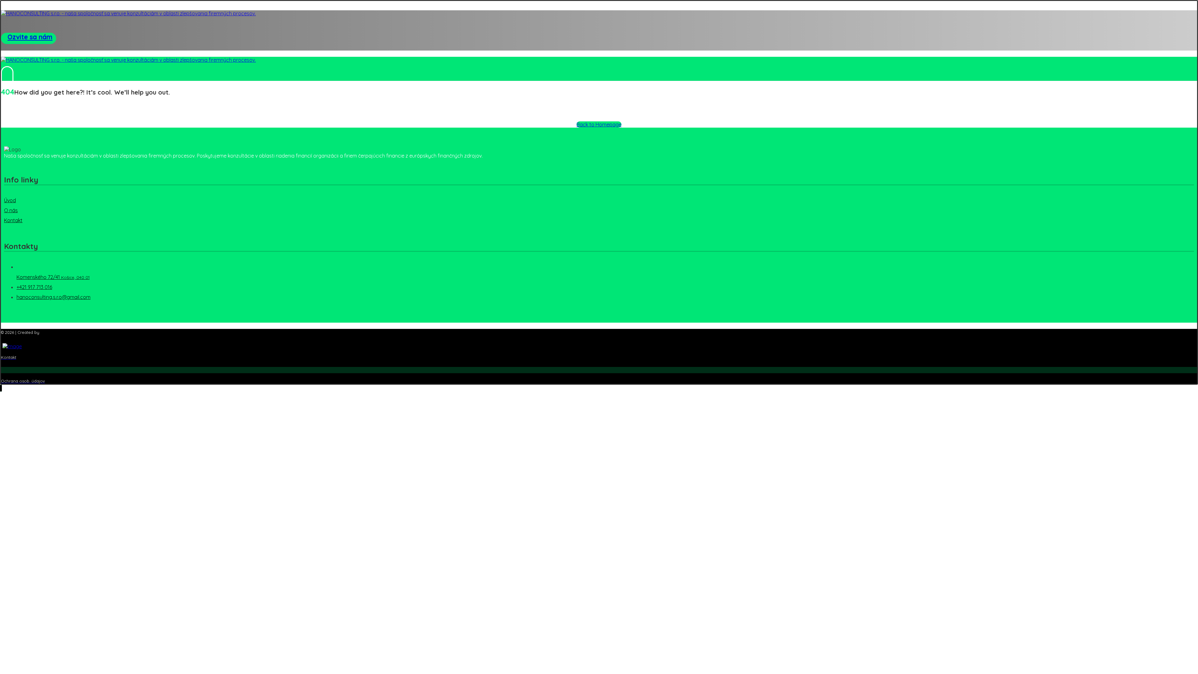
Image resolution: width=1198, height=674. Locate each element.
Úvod (10, 200)
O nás (11, 210)
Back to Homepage (599, 124)
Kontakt (13, 220)
